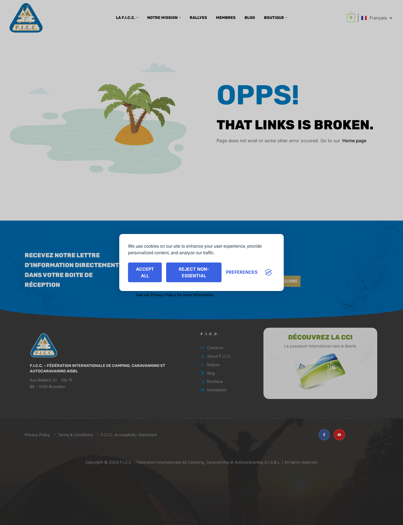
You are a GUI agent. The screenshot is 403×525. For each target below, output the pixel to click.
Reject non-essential (194, 272)
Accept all (145, 272)
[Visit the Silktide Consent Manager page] (268, 272)
